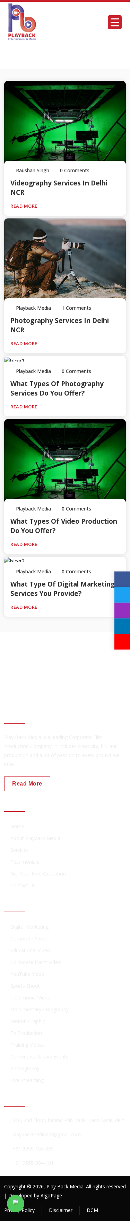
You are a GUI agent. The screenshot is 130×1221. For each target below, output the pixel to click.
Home (17, 826)
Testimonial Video (30, 997)
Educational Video (30, 950)
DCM (92, 1210)
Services (19, 850)
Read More (24, 206)
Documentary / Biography (39, 1009)
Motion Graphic (27, 1021)
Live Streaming (27, 1080)
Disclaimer (60, 1210)
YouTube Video (27, 974)
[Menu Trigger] (115, 22)
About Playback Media (35, 838)
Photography (25, 1068)
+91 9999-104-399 (33, 1148)
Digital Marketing (29, 926)
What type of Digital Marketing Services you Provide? (62, 589)
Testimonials (24, 861)
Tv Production (26, 1033)
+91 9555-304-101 (33, 1163)
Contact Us (22, 885)
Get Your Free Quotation (38, 873)
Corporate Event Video (35, 962)
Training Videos (27, 1044)
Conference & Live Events (39, 1056)
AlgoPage (51, 1195)
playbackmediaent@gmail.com (46, 1134)
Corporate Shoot (29, 938)
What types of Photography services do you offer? (57, 388)
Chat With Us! (31, 675)
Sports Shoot (25, 985)
